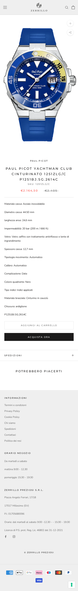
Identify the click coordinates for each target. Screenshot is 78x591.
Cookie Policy (11, 417)
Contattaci (10, 435)
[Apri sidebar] (5, 7)
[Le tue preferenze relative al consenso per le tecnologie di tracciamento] (71, 584)
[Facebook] (5, 536)
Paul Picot (39, 160)
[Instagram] (14, 536)
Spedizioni (13, 355)
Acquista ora (39, 337)
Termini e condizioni (15, 405)
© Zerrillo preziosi (39, 552)
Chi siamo (9, 423)
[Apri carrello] (73, 7)
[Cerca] (66, 7)
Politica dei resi (12, 441)
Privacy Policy (12, 411)
